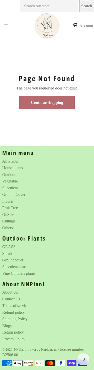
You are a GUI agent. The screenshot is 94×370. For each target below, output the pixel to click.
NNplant (20, 349)
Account (86, 26)
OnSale (8, 214)
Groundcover (12, 260)
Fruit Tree (10, 208)
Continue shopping (47, 102)
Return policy (13, 332)
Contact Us (11, 299)
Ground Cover (13, 194)
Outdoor (9, 174)
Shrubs (7, 253)
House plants (12, 168)
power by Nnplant (40, 349)
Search (86, 6)
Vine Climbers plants (18, 273)
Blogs (7, 325)
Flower (8, 201)
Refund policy (13, 312)
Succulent (10, 188)
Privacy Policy (13, 339)
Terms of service (15, 305)
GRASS (9, 247)
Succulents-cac (14, 267)
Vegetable (10, 181)
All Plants (10, 161)
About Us (10, 292)
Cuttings (9, 221)
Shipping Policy (15, 319)
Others (7, 228)
